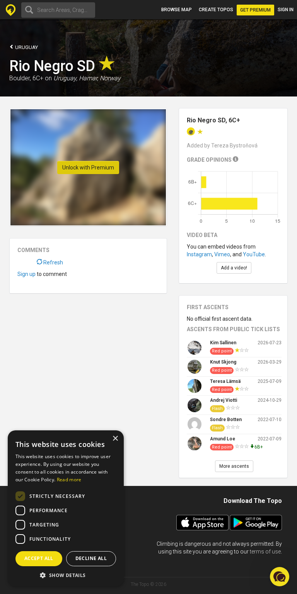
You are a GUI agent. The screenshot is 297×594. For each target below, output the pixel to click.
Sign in (286, 9)
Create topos (216, 9)
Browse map (176, 9)
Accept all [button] (38, 558)
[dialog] (66, 508)
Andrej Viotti (223, 400)
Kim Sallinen (223, 342)
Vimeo (222, 254)
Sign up (26, 274)
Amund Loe (222, 439)
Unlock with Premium (88, 167)
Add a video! (234, 268)
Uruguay (26, 47)
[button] (65, 575)
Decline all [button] (91, 558)
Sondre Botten (226, 419)
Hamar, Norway (100, 78)
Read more (69, 479)
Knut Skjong (223, 362)
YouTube (254, 254)
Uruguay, (65, 78)
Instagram (199, 254)
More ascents (234, 466)
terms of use (265, 551)
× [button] (115, 439)
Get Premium (255, 10)
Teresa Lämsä (225, 381)
